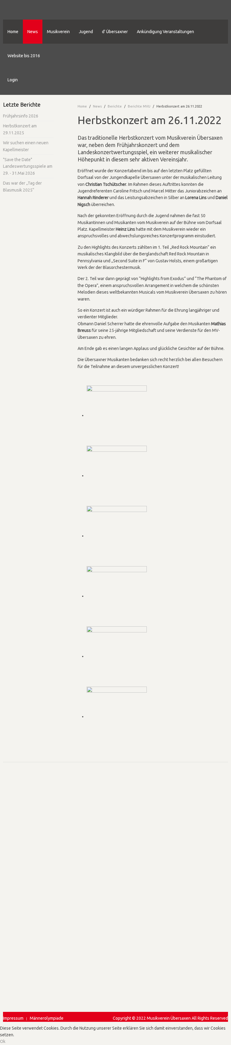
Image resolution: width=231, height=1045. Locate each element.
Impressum (13, 1018)
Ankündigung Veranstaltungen (165, 31)
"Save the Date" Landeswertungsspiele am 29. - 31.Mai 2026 (27, 166)
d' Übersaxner (115, 31)
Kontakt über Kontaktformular (30, 853)
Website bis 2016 (24, 55)
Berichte (115, 106)
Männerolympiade (46, 1018)
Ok (2, 1041)
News (32, 31)
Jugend (86, 31)
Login (13, 79)
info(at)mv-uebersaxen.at (26, 842)
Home (13, 31)
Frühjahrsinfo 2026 (20, 116)
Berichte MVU (139, 106)
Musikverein (58, 31)
